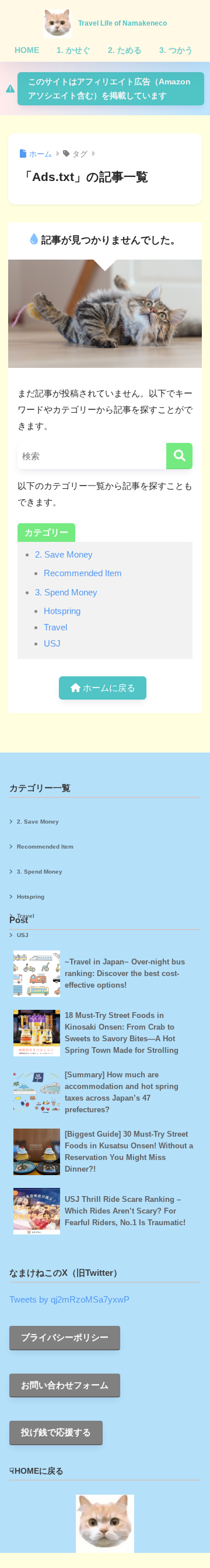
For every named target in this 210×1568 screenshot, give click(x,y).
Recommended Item (83, 573)
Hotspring (62, 611)
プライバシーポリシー (64, 1337)
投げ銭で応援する (56, 1432)
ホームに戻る (107, 688)
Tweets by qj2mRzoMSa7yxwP (69, 1299)
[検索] (179, 456)
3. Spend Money (66, 592)
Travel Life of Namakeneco (122, 23)
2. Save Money (64, 554)
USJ (52, 643)
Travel (55, 627)
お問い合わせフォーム (64, 1385)
